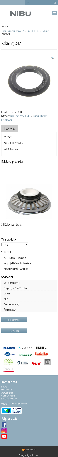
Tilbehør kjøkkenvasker (34, 31)
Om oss (7, 293)
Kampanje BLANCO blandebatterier (18, 263)
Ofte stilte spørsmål (12, 282)
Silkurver (46, 31)
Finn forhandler (14, 319)
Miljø (6, 298)
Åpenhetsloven (10, 309)
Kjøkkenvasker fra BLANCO (16, 31)
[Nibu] (20, 13)
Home (4, 31)
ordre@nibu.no (11, 398)
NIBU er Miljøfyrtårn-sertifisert (16, 268)
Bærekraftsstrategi (11, 304)
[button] (52, 58)
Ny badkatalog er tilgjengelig (15, 257)
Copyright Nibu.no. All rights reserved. (14, 403)
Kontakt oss (14, 330)
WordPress (31, 450)
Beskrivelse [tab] (9, 128)
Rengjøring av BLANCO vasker (15, 288)
